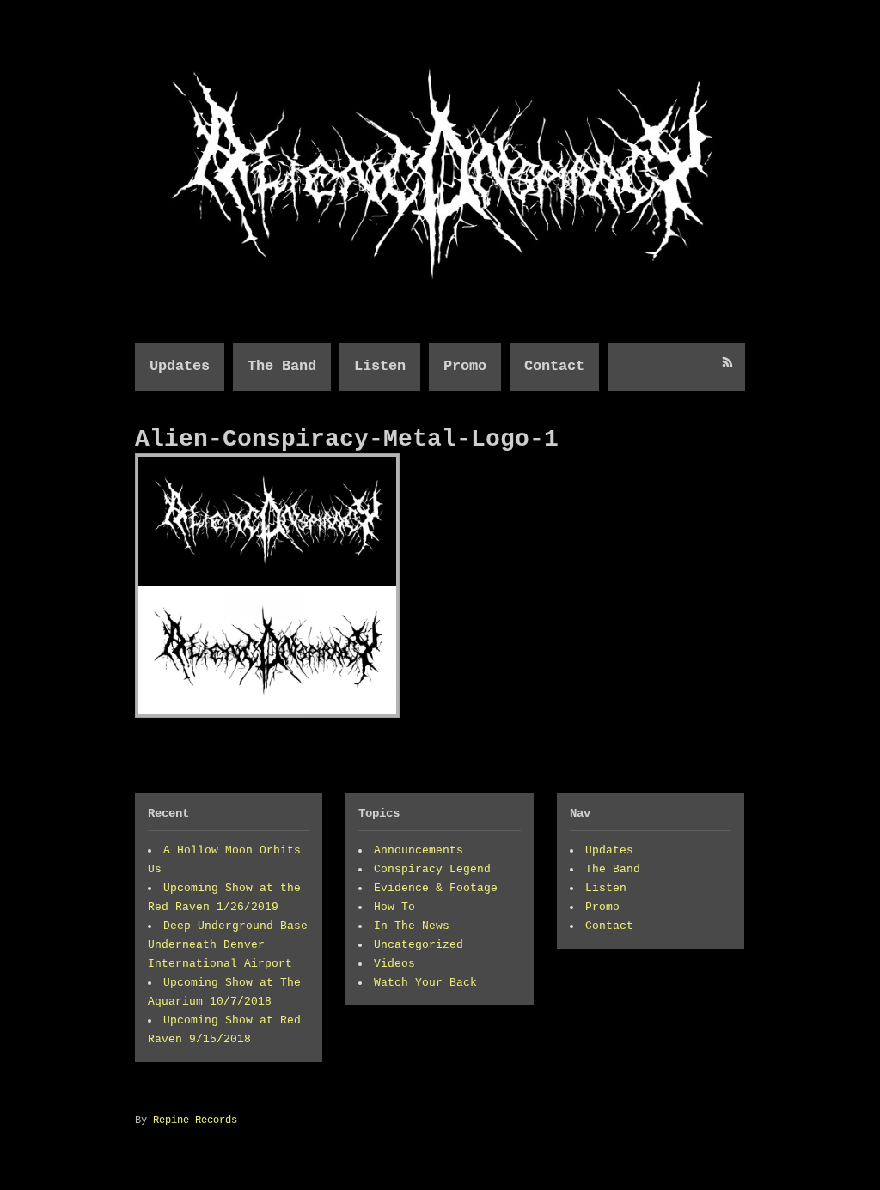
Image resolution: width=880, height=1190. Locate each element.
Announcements (418, 850)
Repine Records (195, 1120)
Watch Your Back (425, 982)
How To (394, 907)
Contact (554, 366)
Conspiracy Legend (432, 869)
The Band (282, 366)
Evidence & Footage (436, 888)
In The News (411, 926)
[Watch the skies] (440, 292)
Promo (464, 366)
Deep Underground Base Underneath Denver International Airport (228, 945)
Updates (180, 366)
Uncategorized (418, 944)
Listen (380, 366)
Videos (394, 963)
